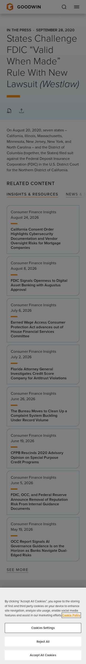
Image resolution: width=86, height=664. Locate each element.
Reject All (43, 641)
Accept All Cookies (43, 655)
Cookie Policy (71, 615)
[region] (43, 626)
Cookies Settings (43, 628)
